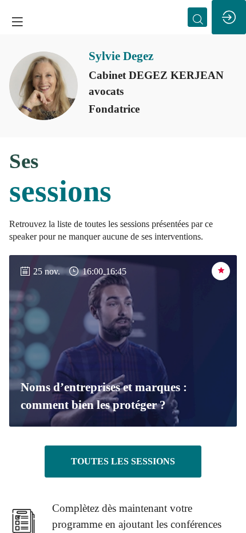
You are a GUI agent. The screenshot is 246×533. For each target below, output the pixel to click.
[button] (17, 21)
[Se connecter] (229, 17)
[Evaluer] (221, 271)
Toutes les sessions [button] (123, 461)
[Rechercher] (197, 17)
